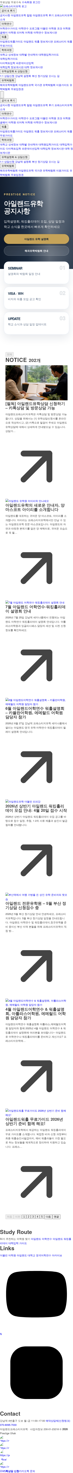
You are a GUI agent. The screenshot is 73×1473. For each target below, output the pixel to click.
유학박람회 (8, 80)
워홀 (4, 36)
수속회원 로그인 (31, 2)
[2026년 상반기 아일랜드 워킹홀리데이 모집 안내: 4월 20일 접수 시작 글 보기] (22, 801)
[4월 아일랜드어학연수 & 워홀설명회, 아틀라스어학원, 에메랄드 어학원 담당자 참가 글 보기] (36, 1005)
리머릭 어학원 (25, 32)
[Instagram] (36, 1408)
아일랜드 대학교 (26, 1255)
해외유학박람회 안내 (36, 251)
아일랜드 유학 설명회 (36, 239)
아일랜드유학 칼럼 (21, 15)
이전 (17, 1216)
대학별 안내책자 (28, 54)
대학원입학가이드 (49, 54)
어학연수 (7, 23)
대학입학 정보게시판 (12, 67)
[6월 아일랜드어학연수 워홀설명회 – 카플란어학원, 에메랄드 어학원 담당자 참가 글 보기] (36, 704)
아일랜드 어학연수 (41, 1239)
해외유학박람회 (9, 85)
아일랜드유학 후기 (43, 15)
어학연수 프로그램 (29, 28)
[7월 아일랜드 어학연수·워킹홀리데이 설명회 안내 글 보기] (34, 602)
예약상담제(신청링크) (58, 1420)
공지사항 (5, 15)
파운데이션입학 (25, 63)
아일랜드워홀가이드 (11, 41)
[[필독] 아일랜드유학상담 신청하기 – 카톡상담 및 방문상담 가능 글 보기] (36, 399)
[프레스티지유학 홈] (13, 6)
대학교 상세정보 (9, 54)
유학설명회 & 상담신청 (15, 71)
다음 (48, 1216)
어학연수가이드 (9, 28)
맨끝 (56, 1216)
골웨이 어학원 (8, 32)
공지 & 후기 (8, 10)
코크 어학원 (63, 28)
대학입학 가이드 (17, 1243)
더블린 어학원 (48, 28)
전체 (9, 354)
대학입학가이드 (9, 58)
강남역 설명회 (23, 76)
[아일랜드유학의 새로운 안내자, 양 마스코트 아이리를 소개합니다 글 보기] (27, 501)
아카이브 (57, 1255)
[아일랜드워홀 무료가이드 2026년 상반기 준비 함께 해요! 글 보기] (36, 1115)
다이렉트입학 (7, 63)
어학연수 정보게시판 (45, 32)
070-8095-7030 (8, 1425)
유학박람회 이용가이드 (56, 85)
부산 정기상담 (40, 76)
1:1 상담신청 (7, 76)
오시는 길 (54, 76)
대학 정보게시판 (33, 67)
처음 (9, 1216)
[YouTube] (36, 1330)
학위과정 (7, 50)
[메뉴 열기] (2, 94)
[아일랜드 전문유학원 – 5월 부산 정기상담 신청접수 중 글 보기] (36, 899)
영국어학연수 (43, 1255)
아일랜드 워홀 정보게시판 (38, 41)
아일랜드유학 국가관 (30, 85)
